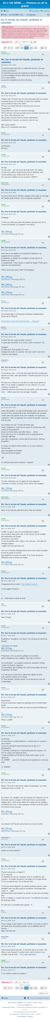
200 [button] (31, 48)
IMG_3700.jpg (6, 292)
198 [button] (22, 48)
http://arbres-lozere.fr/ (30, 584)
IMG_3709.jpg (6, 488)
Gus (2, 604)
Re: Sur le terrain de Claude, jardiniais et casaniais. (22, 60)
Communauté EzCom (8, 1007)
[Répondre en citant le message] (42, 54)
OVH (35, 1012)
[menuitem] (6, 10)
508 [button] (42, 48)
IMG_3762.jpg (6, 812)
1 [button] (11, 48)
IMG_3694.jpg (6, 232)
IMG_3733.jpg (6, 648)
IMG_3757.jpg (6, 828)
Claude (3, 52)
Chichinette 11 (5, 837)
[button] (5, 47)
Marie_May (4, 182)
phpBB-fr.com (28, 1005)
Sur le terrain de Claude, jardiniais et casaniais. (21, 21)
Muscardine (5, 360)
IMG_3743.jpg (6, 715)
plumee (3, 86)
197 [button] (17, 48)
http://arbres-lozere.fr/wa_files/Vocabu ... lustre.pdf (20, 321)
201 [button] (35, 48)
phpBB (19, 1002)
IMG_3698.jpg (6, 277)
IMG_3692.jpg (6, 562)
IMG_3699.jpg (6, 284)
